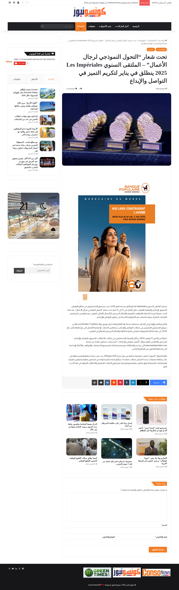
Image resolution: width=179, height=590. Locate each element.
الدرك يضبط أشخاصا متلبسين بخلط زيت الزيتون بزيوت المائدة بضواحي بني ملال (82, 426)
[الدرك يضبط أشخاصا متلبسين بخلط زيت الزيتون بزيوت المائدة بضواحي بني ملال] (81, 412)
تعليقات (16, 79)
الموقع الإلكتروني (108, 537)
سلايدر (151, 49)
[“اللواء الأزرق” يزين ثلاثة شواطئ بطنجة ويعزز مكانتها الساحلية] (47, 107)
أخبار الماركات (123, 26)
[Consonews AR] (127, 577)
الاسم (164, 525)
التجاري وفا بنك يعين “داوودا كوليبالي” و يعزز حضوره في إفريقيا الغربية (152, 460)
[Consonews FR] (156, 576)
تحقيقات (91, 26)
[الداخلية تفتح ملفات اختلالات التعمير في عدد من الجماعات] (47, 120)
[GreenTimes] (97, 577)
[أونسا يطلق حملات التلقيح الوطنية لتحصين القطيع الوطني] (81, 446)
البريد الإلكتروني (161, 537)
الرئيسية (136, 26)
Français (80, 26)
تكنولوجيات (141, 40)
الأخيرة (51, 79)
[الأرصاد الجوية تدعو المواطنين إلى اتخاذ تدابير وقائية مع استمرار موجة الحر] (47, 132)
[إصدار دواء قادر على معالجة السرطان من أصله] (116, 412)
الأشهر (34, 79)
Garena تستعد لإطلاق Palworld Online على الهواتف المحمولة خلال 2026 (25, 92)
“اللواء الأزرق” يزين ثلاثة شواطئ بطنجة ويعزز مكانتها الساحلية (115, 3)
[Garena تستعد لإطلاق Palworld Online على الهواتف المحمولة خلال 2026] (47, 93)
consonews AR (94, 585)
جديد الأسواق (106, 26)
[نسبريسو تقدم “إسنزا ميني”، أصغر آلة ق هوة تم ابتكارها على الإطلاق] (151, 414)
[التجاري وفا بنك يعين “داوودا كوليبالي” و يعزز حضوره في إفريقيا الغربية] (151, 446)
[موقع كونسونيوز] (89, 12)
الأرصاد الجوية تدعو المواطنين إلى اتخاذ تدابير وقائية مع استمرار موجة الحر (26, 132)
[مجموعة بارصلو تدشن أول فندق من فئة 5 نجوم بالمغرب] (116, 448)
